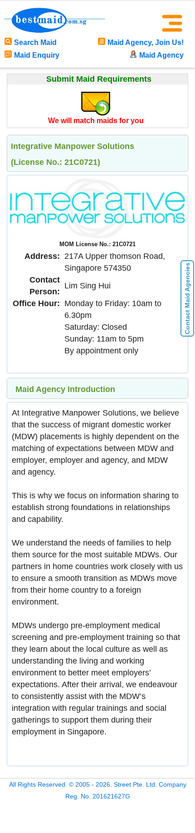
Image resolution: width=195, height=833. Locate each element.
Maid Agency (161, 55)
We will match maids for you (96, 120)
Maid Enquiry (36, 55)
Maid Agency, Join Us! (145, 42)
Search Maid (35, 42)
